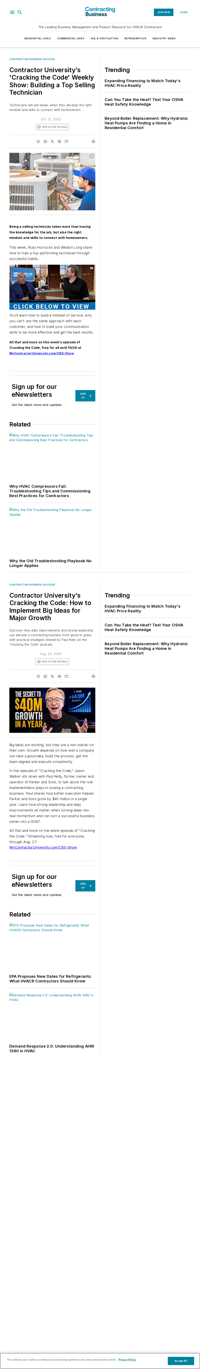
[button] (12, 12)
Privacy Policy (127, 1359)
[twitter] (52, 141)
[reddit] (59, 141)
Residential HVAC (37, 38)
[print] (93, 141)
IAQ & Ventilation (104, 38)
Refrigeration (135, 38)
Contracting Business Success (32, 59)
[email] (66, 141)
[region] (100, 1361)
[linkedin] (45, 141)
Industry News (164, 38)
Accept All (181, 1360)
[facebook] (38, 141)
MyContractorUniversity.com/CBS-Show (43, 847)
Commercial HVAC (71, 38)
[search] (20, 12)
